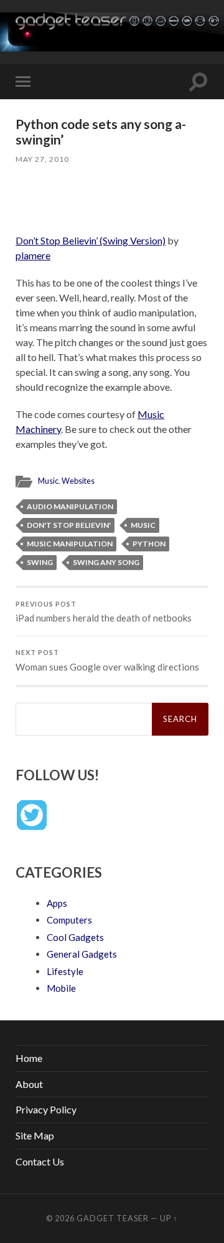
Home (29, 1058)
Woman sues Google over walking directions (107, 660)
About (29, 1084)
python (149, 543)
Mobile (61, 988)
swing (40, 562)
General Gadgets (82, 954)
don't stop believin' (69, 525)
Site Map (35, 1135)
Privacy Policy (46, 1109)
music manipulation (70, 543)
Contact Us (40, 1161)
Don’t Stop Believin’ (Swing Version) (91, 240)
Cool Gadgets (75, 937)
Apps (57, 903)
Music (48, 481)
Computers (69, 919)
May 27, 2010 (42, 159)
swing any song (106, 562)
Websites (78, 481)
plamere (33, 255)
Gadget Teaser (113, 1218)
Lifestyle (65, 971)
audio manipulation (70, 506)
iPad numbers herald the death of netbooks (104, 612)
